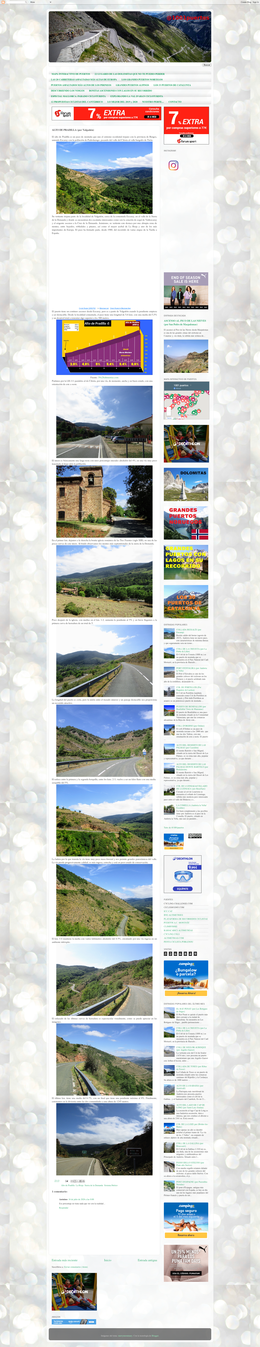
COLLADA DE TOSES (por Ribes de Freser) (191, 1067)
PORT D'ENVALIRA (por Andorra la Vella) (191, 669)
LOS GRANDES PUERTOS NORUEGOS (142, 79)
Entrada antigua (147, 1260)
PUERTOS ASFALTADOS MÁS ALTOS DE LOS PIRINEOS (81, 85)
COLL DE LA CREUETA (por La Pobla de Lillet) (191, 650)
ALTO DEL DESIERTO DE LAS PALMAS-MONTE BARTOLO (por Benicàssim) (192, 767)
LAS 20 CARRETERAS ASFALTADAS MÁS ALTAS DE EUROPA (84, 79)
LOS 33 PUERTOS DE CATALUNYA (172, 85)
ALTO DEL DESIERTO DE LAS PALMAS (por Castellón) (191, 746)
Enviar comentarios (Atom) (76, 1266)
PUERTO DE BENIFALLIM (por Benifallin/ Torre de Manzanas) (191, 707)
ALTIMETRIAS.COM (174, 938)
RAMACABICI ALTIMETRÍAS (178, 930)
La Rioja (79, 1185)
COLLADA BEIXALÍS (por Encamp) (188, 631)
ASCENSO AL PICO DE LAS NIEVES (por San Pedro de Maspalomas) (185, 322)
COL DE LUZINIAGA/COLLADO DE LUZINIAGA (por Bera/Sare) (191, 787)
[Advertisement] (186, 222)
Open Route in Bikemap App (120, 308)
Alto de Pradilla (68, 1185)
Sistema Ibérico (111, 1185)
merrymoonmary (125, 1335)
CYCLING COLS (172, 934)
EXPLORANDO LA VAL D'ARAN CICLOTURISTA (136, 96)
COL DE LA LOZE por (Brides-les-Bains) (192, 1125)
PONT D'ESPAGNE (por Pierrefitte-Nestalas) (192, 1183)
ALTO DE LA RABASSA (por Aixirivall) (189, 1087)
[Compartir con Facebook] (80, 1181)
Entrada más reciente (64, 1260)
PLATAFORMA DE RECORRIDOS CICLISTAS (186, 918)
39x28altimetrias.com (108, 377)
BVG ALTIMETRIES (173, 915)
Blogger (155, 1335)
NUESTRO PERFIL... (153, 101)
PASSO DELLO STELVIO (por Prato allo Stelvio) (190, 1164)
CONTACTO (175, 101)
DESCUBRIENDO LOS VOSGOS (67, 90)
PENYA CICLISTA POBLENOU (178, 941)
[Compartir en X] (77, 1181)
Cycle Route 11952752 (87, 308)
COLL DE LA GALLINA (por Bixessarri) (189, 1144)
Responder (63, 1207)
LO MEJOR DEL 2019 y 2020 (122, 101)
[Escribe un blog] (74, 1181)
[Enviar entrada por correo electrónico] (66, 1180)
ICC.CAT (168, 911)
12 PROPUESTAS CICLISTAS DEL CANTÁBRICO (77, 101)
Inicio (107, 1260)
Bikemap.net (104, 308)
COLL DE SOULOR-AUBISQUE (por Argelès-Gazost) (191, 1048)
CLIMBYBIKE (170, 926)
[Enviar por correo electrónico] (72, 1181)
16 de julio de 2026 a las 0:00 (81, 1199)
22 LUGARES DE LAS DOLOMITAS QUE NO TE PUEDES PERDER (130, 74)
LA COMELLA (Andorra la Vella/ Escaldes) (191, 806)
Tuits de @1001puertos (174, 827)
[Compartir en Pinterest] (83, 1181)
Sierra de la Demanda (94, 1185)
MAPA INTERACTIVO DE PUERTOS (71, 74)
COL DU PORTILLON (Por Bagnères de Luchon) (188, 688)
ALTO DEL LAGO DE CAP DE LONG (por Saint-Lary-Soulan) (190, 1106)
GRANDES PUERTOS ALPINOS (132, 85)
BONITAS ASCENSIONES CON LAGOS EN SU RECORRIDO (120, 90)
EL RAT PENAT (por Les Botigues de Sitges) (191, 1010)
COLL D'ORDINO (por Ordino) (190, 725)
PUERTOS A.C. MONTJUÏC (177, 922)
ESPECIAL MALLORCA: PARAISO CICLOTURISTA (78, 96)
